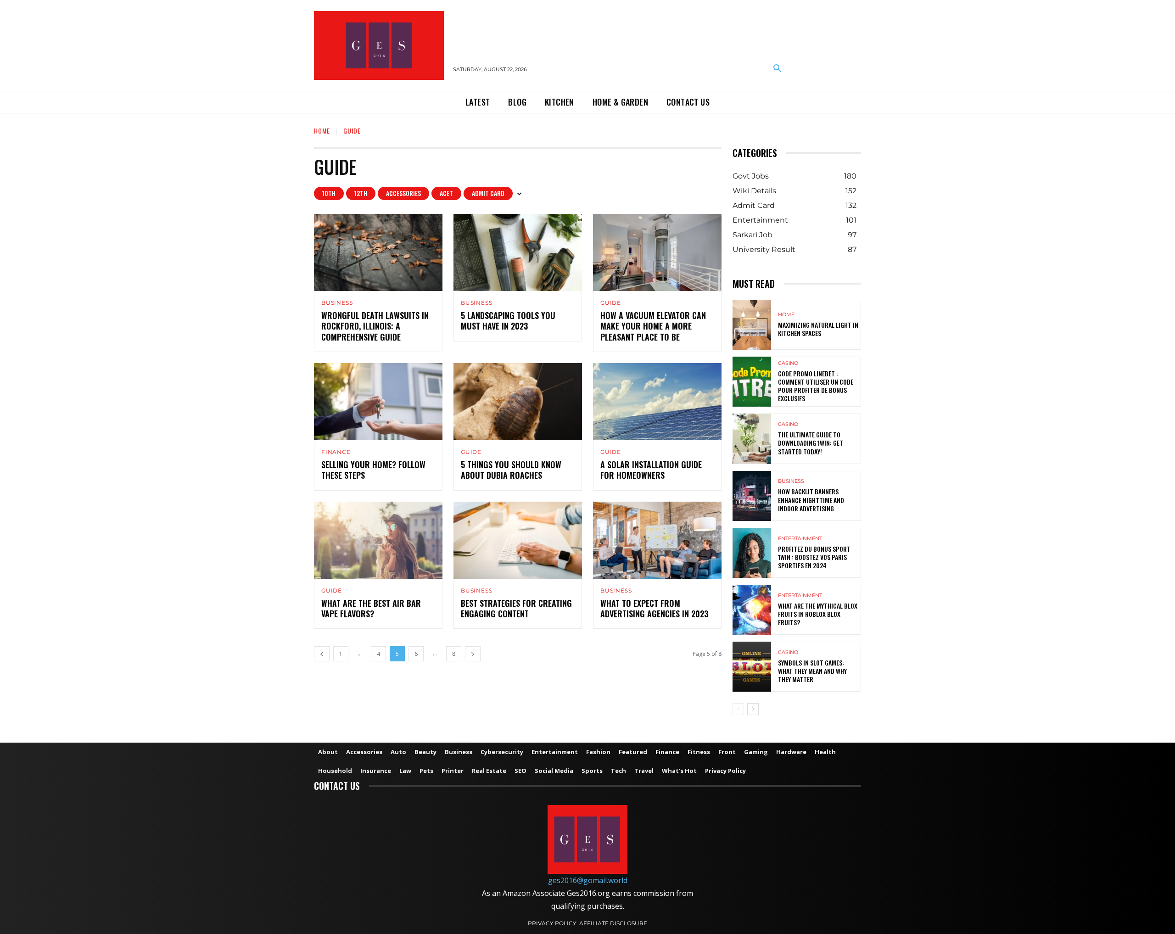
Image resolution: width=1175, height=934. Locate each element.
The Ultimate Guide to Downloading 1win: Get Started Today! (810, 443)
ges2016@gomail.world (587, 880)
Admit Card (488, 193)
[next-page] (473, 653)
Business (336, 303)
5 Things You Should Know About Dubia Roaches (511, 470)
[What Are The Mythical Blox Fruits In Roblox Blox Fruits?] (752, 610)
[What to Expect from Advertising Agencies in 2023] (657, 540)
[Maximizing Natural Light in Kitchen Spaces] (752, 325)
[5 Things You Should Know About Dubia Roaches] (517, 401)
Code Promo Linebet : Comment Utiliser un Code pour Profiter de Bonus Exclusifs (815, 386)
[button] (778, 69)
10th (329, 193)
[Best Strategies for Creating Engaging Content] (517, 540)
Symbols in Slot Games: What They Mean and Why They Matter (812, 671)
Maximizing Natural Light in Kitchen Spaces (818, 329)
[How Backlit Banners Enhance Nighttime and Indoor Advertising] (752, 496)
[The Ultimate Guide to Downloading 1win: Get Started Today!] (752, 439)
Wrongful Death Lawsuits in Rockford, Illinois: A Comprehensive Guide (375, 326)
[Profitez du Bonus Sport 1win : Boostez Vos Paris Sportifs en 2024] (752, 553)
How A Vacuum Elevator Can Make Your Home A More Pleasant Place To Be (653, 326)
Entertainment (800, 538)
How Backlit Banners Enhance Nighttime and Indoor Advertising (811, 500)
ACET (446, 193)
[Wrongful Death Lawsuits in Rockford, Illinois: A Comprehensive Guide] (378, 252)
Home (322, 130)
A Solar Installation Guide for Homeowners (651, 470)
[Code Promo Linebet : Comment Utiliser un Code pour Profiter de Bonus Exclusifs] (752, 382)
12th (360, 193)
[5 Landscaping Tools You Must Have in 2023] (517, 252)
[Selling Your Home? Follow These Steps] (378, 401)
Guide (610, 303)
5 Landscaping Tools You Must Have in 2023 (508, 320)
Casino (788, 363)
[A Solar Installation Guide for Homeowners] (657, 401)
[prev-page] (322, 653)
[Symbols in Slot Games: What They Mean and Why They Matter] (752, 667)
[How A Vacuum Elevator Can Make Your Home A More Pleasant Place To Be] (657, 252)
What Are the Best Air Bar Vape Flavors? (371, 608)
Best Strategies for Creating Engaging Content (516, 608)
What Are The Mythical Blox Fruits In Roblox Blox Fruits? (817, 614)
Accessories (403, 193)
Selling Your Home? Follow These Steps (373, 470)
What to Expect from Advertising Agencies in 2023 (655, 608)
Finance (336, 452)
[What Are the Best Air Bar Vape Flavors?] (378, 540)
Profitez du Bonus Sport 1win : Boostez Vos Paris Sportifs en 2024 (814, 557)
